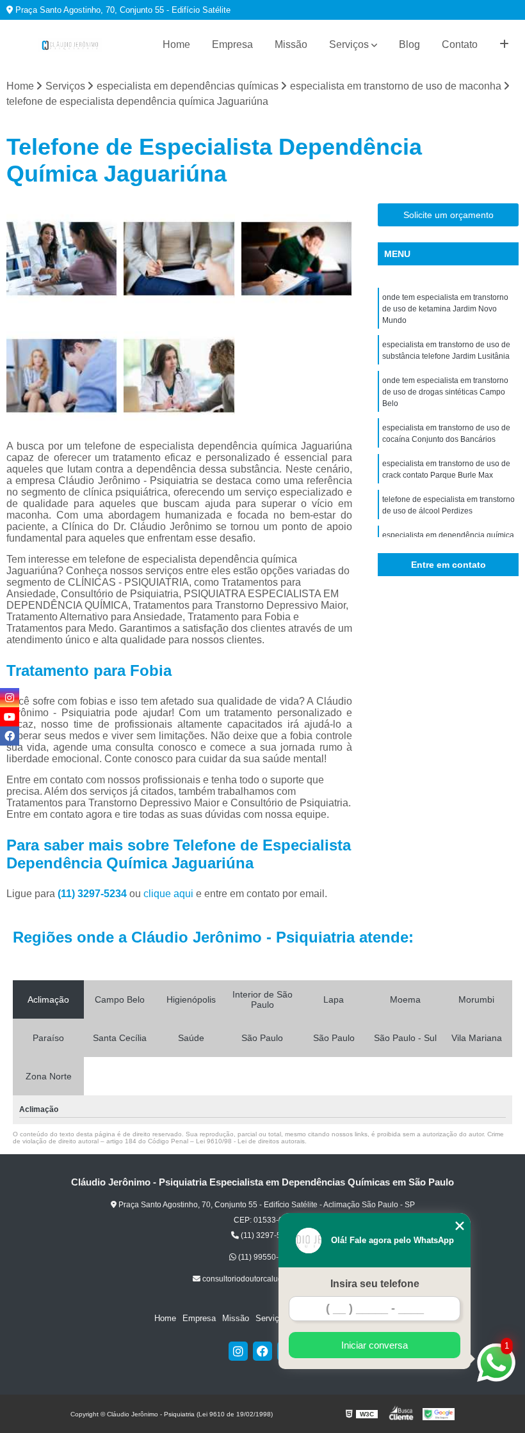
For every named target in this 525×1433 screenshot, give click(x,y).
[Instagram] (238, 1351)
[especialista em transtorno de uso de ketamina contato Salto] (61, 375)
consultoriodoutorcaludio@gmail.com (266, 1278)
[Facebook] (262, 1351)
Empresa (232, 44)
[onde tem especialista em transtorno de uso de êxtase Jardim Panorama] (296, 258)
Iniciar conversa (374, 1345)
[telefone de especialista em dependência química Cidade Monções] (179, 258)
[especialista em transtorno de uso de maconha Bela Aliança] (179, 375)
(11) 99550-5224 (266, 1257)
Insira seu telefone (374, 1283)
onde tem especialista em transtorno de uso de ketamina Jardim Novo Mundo (445, 309)
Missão (291, 44)
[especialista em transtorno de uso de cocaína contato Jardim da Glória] (61, 258)
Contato (460, 44)
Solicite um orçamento (448, 215)
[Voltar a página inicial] (70, 45)
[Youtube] (9, 716)
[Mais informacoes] (504, 45)
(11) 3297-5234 (93, 893)
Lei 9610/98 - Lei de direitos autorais (250, 1141)
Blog (409, 44)
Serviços (349, 44)
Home (176, 44)
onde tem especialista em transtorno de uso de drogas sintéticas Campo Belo (445, 392)
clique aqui (168, 893)
